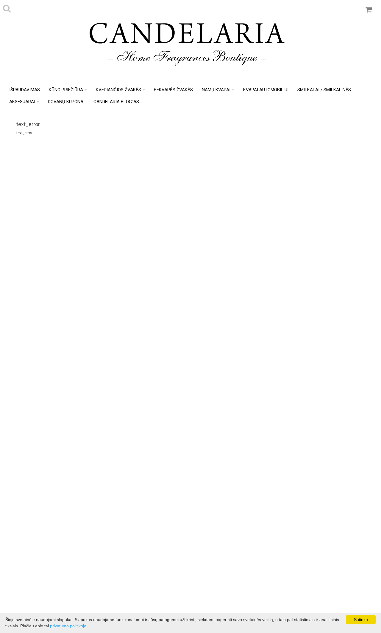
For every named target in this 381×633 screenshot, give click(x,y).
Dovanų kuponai (66, 101)
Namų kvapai (216, 89)
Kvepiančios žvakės (118, 89)
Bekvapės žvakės (173, 89)
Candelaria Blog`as (116, 101)
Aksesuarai (22, 101)
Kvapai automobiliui (265, 89)
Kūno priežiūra (66, 89)
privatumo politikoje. (69, 625)
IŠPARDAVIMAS (24, 89)
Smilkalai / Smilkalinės (324, 89)
